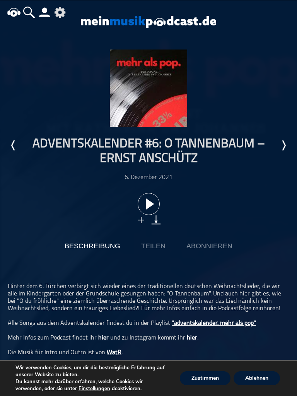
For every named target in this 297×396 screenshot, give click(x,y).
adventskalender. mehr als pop (214, 323)
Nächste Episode (283, 145)
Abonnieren (209, 246)
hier (103, 338)
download (156, 220)
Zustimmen (205, 378)
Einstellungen (94, 388)
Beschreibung (92, 246)
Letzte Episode (13, 145)
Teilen (153, 246)
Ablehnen (256, 378)
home (13, 12)
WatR (114, 353)
